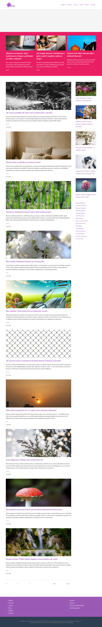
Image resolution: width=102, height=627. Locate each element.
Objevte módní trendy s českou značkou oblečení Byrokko (84, 124)
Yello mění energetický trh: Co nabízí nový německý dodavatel (31, 410)
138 (54, 583)
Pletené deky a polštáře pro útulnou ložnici (23, 162)
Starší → (68, 583)
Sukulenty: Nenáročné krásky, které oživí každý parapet (28, 212)
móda (7, 272)
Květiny (63, 5)
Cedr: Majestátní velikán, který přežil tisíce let (24, 460)
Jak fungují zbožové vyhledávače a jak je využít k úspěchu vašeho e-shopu (50, 56)
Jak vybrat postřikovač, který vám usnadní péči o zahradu (29, 113)
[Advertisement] (51, 20)
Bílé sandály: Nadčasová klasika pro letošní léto (25, 261)
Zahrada (93, 5)
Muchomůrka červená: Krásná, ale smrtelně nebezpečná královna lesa (34, 509)
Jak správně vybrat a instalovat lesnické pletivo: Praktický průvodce (33, 361)
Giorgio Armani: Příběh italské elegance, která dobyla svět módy (32, 559)
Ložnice (75, 5)
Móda (81, 5)
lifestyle (7, 70)
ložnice (7, 173)
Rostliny (86, 5)
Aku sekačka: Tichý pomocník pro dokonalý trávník (26, 311)
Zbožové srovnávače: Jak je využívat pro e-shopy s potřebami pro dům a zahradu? (19, 56)
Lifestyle (69, 5)
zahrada (69, 67)
